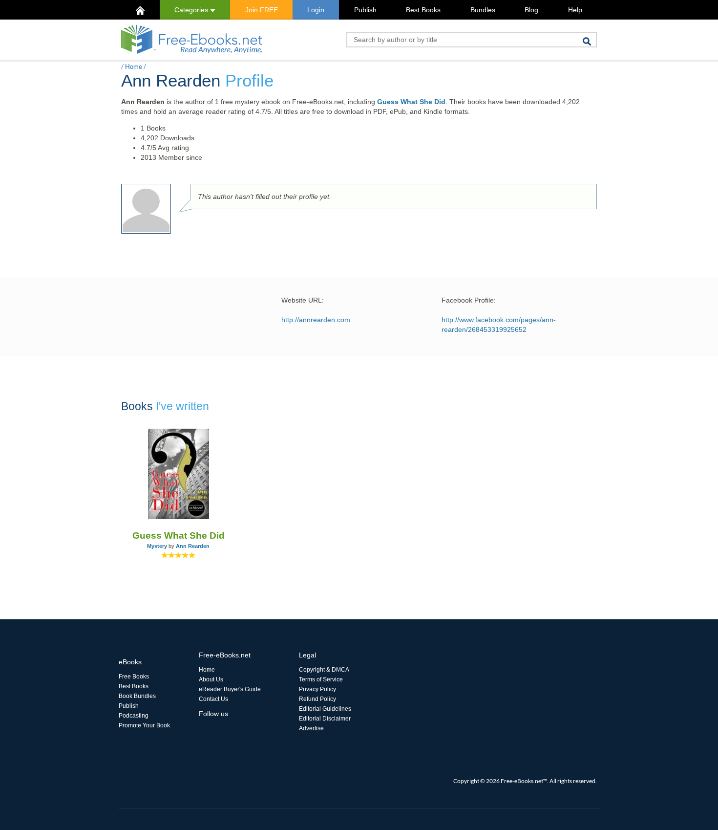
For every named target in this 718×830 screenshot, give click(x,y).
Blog (531, 10)
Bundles (482, 10)
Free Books (134, 676)
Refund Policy (317, 699)
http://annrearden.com (315, 320)
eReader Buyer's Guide (230, 689)
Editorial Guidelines (325, 708)
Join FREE (261, 10)
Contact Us (213, 699)
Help (575, 10)
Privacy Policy (317, 689)
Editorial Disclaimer (325, 718)
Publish (365, 10)
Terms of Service (321, 679)
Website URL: (302, 300)
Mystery (157, 546)
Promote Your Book (144, 725)
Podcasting (133, 715)
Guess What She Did (411, 102)
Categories (192, 10)
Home (133, 66)
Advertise (311, 728)
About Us (211, 679)
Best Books (423, 10)
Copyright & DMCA (324, 669)
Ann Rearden (193, 546)
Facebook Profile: (469, 300)
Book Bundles (137, 696)
